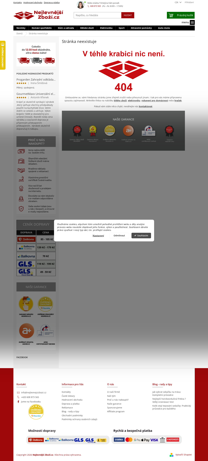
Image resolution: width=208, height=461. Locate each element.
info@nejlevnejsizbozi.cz (33, 392)
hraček (178, 100)
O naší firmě (113, 391)
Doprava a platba (52, 2)
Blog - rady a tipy (70, 411)
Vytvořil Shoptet (184, 454)
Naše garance (114, 403)
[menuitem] (20, 28)
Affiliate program (116, 411)
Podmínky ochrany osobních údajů (79, 419)
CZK (177, 2)
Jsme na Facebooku (31, 401)
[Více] (188, 22)
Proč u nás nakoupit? (118, 399)
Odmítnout (119, 235)
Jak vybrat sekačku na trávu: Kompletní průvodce (166, 393)
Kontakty (17, 2)
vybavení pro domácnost (154, 100)
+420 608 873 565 (30, 397)
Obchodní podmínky (72, 415)
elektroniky (134, 100)
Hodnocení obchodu (32, 2)
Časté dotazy (68, 395)
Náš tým (111, 395)
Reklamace (67, 407)
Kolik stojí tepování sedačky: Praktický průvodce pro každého (171, 407)
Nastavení (98, 235)
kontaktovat (145, 106)
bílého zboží (120, 100)
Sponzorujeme (114, 407)
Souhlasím (142, 235)
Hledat (128, 15)
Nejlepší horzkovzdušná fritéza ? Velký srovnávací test (169, 400)
